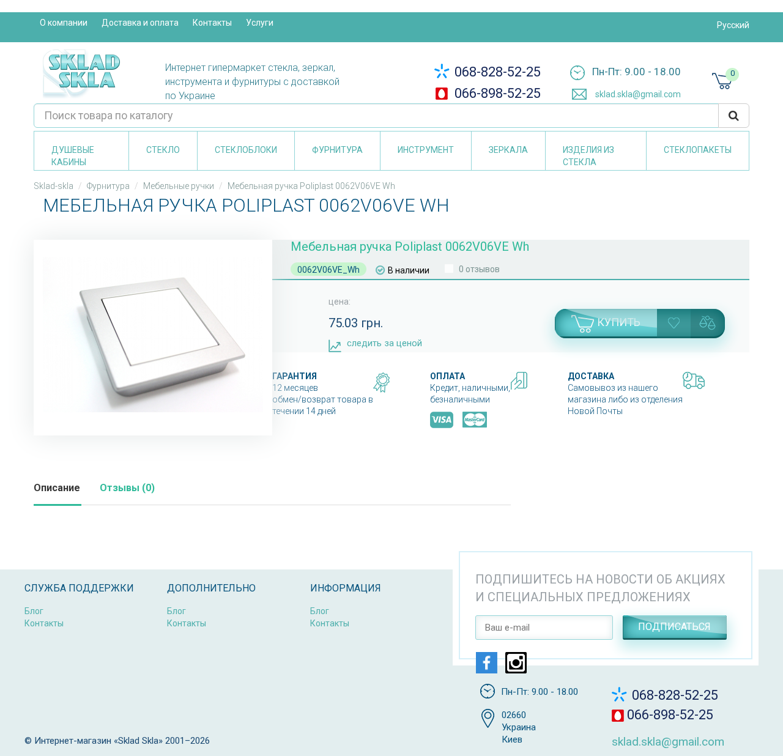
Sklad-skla (53, 186)
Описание (57, 488)
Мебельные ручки (178, 186)
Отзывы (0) (127, 488)
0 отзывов (479, 269)
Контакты (212, 23)
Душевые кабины (72, 156)
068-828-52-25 (496, 72)
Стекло (163, 150)
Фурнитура (337, 150)
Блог (33, 611)
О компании (63, 23)
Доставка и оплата (140, 23)
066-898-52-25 (496, 93)
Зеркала (508, 150)
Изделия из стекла (588, 156)
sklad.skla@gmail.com (637, 94)
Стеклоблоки (246, 150)
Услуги (259, 23)
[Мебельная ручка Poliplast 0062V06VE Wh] (153, 334)
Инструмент (426, 150)
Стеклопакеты (698, 150)
